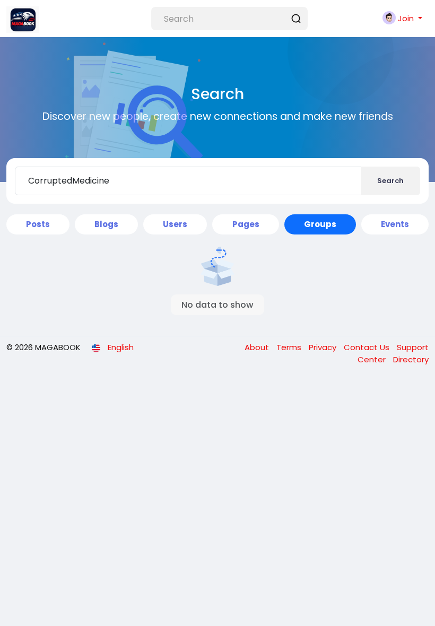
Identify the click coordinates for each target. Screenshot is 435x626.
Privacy (323, 347)
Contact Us (368, 347)
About (258, 347)
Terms (289, 347)
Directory (411, 359)
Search (390, 181)
